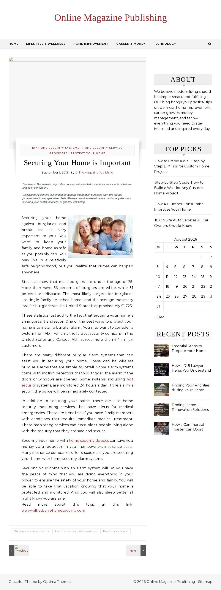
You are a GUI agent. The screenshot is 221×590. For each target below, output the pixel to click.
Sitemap (205, 582)
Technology (164, 43)
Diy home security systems (55, 147)
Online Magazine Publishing (110, 17)
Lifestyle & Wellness (46, 43)
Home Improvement (91, 43)
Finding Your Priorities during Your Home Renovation (191, 388)
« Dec (159, 317)
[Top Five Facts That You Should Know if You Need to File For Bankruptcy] (18, 550)
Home (13, 43)
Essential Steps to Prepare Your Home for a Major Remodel (189, 349)
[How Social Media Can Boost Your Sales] (136, 550)
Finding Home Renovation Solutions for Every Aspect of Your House (190, 408)
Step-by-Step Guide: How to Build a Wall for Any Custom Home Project (179, 187)
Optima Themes (57, 582)
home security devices (89, 441)
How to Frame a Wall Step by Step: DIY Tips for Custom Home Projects (181, 166)
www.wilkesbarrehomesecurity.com (53, 510)
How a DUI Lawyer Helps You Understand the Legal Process (191, 368)
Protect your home (88, 153)
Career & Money (130, 43)
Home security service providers (75, 531)
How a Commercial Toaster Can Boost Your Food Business (188, 427)
